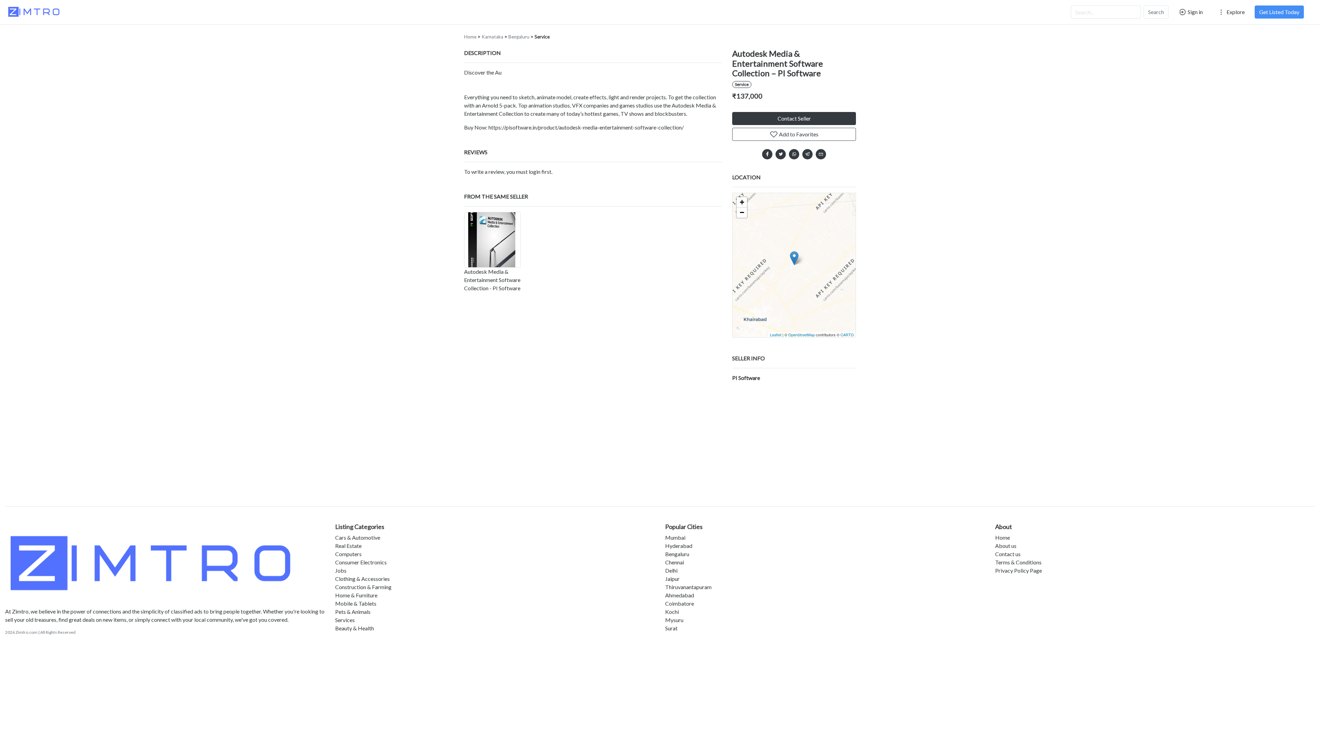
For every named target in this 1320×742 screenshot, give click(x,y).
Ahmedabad (679, 595)
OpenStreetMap (801, 334)
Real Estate (348, 545)
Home (470, 37)
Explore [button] (1235, 12)
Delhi (671, 570)
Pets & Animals (353, 611)
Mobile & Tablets (355, 603)
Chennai (674, 562)
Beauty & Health (354, 628)
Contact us (1008, 554)
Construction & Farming (363, 587)
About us (1005, 545)
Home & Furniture (356, 595)
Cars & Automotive (357, 537)
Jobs (340, 570)
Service (542, 37)
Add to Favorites (798, 134)
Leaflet (775, 334)
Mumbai (675, 537)
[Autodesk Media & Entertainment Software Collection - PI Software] (492, 239)
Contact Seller (794, 118)
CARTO (847, 334)
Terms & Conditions (1018, 562)
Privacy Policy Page (1018, 570)
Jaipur (672, 578)
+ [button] (742, 202)
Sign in (1195, 12)
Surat (671, 628)
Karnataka (492, 37)
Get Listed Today (1279, 12)
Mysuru (674, 620)
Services (345, 620)
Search (1156, 12)
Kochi (672, 611)
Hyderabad (678, 545)
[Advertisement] (660, 442)
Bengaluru (518, 37)
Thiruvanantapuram (688, 587)
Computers (348, 554)
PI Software (746, 377)
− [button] (742, 212)
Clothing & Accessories (362, 578)
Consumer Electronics (361, 562)
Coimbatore (679, 603)
